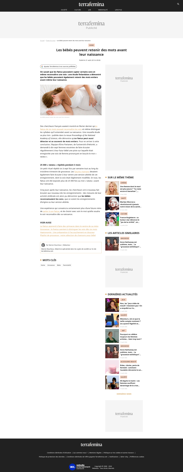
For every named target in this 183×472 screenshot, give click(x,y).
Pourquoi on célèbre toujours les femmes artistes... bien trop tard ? (131, 336)
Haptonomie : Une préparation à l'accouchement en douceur (67, 232)
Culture (77, 10)
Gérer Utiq (124, 457)
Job (89, 10)
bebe (59, 265)
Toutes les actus (50, 41)
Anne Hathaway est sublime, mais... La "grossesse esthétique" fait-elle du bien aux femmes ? (129, 247)
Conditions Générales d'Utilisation (59, 453)
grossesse (51, 265)
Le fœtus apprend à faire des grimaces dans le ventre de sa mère (69, 226)
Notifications (114, 457)
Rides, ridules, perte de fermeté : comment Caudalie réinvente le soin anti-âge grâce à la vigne (131, 369)
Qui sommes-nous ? (80, 453)
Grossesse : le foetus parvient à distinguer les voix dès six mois (68, 229)
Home (43, 265)
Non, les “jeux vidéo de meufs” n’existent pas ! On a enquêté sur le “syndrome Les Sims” (131, 307)
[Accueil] (91, 4)
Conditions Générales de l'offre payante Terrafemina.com (87, 457)
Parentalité (103, 10)
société (64, 10)
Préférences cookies (137, 457)
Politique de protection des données (52, 457)
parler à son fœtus (51, 211)
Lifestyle (118, 10)
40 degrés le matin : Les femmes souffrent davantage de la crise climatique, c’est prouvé (130, 384)
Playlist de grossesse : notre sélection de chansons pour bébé (68, 235)
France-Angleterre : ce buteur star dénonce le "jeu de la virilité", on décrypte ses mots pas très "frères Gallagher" (131, 222)
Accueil (42, 41)
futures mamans (81, 171)
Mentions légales (95, 453)
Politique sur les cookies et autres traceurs (119, 453)
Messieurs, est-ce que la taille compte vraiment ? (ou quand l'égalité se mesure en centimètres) (130, 322)
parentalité (67, 265)
